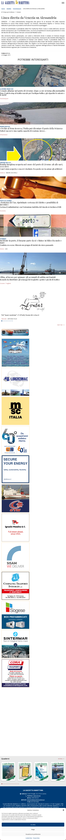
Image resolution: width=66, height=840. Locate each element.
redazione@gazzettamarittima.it (36, 800)
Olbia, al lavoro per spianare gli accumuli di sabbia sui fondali (28, 277)
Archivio (60, 759)
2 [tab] (3, 320)
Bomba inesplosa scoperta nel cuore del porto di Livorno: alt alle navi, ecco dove (31, 165)
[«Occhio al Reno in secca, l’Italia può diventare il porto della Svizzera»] (33, 113)
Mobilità (9, 8)
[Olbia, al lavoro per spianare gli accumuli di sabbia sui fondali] (33, 264)
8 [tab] (12, 320)
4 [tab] (6, 320)
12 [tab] (18, 783)
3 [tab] (4, 320)
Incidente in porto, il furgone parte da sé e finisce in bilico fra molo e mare (31, 241)
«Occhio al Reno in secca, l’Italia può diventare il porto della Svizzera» (31, 128)
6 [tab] (9, 320)
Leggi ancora (33, 317)
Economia (3, 211)
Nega (33, 829)
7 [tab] (10, 320)
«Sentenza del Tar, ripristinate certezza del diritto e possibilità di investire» (29, 203)
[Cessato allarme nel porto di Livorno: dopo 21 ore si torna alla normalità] (33, 76)
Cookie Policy (29, 838)
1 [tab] (1, 320)
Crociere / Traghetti (5, 283)
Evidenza (2, 173)
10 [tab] (15, 783)
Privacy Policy (36, 838)
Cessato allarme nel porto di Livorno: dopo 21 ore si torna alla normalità (32, 90)
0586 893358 (36, 796)
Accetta (33, 825)
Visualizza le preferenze (33, 834)
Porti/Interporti (17, 8)
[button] (63, 810)
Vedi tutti (59, 325)
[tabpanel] (33, 317)
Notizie (2, 249)
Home (3, 8)
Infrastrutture (3, 134)
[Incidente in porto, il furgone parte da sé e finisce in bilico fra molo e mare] (33, 225)
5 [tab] (7, 320)
